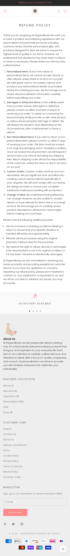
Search (7, 428)
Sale (5, 407)
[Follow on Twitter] (13, 524)
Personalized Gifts (13, 401)
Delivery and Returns (15, 445)
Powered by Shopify (48, 533)
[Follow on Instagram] (21, 524)
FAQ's (6, 450)
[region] (35, 299)
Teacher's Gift (11, 396)
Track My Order (12, 477)
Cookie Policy (11, 455)
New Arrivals (10, 391)
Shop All (7, 412)
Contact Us (9, 434)
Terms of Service (12, 466)
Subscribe (15, 512)
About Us (8, 385)
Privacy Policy (11, 461)
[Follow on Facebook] (5, 524)
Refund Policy (11, 471)
